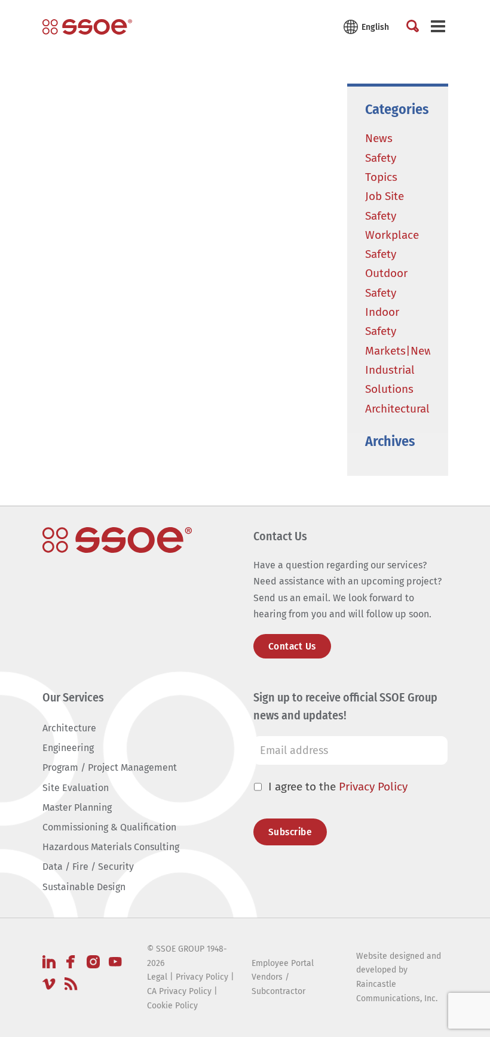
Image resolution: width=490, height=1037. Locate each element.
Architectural (397, 409)
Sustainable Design (83, 887)
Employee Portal (283, 963)
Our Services (73, 697)
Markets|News (401, 351)
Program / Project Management (109, 767)
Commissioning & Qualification (109, 827)
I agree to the (338, 786)
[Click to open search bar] (412, 27)
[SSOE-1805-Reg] (87, 27)
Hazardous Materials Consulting (110, 847)
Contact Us (292, 646)
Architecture (69, 728)
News (379, 138)
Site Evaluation (75, 787)
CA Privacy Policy (179, 991)
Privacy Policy (373, 786)
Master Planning (77, 807)
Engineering (68, 747)
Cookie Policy (172, 1006)
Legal (157, 977)
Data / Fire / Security (88, 866)
